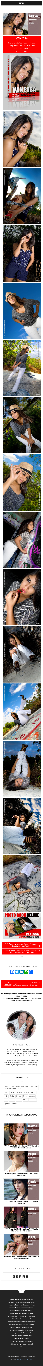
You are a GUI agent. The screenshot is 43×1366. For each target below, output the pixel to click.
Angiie (6, 1092)
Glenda (18, 1096)
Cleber (33, 1092)
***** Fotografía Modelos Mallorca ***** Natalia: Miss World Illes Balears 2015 (21, 1230)
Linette (18, 1100)
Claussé (26, 1092)
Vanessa (33, 1100)
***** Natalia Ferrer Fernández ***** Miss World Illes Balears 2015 (21, 1087)
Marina (25, 1100)
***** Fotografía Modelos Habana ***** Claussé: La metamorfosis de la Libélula (21, 1147)
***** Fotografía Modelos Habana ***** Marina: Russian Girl (21, 1174)
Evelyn (12, 1096)
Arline (13, 1092)
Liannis (12, 1100)
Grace (25, 1096)
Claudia (19, 1092)
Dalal (6, 1096)
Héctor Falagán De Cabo (24, 1359)
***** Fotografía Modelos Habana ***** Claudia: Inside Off (21, 1202)
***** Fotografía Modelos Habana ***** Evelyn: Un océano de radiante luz (21, 1258)
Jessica (32, 1096)
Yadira (14, 1104)
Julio (6, 1100)
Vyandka (7, 1104)
